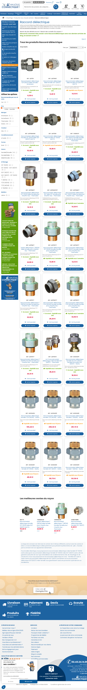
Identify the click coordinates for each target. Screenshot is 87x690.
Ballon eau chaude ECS (9, 35)
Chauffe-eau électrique (9, 27)
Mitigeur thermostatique (9, 68)
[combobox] (41, 7)
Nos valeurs (35, 642)
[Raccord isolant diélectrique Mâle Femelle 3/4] (78, 510)
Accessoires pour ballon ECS (9, 39)
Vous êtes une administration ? (12, 645)
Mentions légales (21, 684)
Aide (57, 2)
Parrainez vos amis (37, 638)
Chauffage (9, 18)
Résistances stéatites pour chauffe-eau (8, 31)
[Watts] (21, 531)
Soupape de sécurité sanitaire (8, 81)
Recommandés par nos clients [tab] (9, 98)
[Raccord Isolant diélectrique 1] (61, 510)
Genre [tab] (3, 149)
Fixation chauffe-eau (9, 47)
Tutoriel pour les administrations (13, 647)
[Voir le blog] (9, 209)
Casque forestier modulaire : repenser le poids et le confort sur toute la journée (9, 224)
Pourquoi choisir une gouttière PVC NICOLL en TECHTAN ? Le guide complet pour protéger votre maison (9, 236)
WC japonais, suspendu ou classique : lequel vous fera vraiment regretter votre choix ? (9, 257)
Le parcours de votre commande (71, 635)
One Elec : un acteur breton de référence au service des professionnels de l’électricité (9, 268)
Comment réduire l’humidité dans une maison (8, 246)
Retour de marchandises (39, 630)
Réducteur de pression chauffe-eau (8, 61)
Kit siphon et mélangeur (9, 57)
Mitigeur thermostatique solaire (9, 72)
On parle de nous (8, 635)
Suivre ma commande (67, 630)
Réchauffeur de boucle (9, 85)
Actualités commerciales (39, 659)
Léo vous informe (65, 633)
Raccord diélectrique (9, 65)
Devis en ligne (35, 647)
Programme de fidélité (38, 635)
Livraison (34, 628)
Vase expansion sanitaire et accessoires (9, 77)
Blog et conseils (36, 654)
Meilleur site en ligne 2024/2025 (12, 630)
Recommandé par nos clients (41, 645)
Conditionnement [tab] (7, 135)
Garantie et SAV (36, 640)
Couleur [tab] (4, 128)
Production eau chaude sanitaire (24, 18)
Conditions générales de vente (60, 684)
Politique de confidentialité (39, 684)
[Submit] (56, 6)
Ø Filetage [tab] (4, 162)
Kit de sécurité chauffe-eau (9, 54)
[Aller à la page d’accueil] (3, 18)
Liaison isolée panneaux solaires (9, 89)
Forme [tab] (3, 142)
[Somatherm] (72, 529)
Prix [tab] (2, 106)
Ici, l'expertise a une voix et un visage (72, 628)
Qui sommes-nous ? (8, 628)
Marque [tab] (3, 112)
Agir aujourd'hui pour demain (11, 633)
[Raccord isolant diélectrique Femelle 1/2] (27, 510)
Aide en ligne (35, 652)
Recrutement (35, 656)
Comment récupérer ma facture (71, 638)
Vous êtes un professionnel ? (11, 642)
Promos (48, 2)
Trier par (65, 47)
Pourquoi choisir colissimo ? (40, 633)
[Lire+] (84, 39)
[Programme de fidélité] (9, 287)
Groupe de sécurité (8, 49)
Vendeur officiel (7, 638)
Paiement (34, 649)
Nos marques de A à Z (9, 640)
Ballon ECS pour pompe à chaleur (9, 43)
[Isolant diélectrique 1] (44, 510)
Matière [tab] (3, 192)
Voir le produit (31, 99)
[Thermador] (38, 531)
